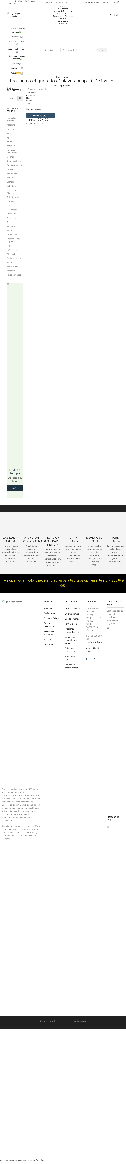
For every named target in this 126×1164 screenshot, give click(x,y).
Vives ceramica (14, 275)
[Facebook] (115, 2)
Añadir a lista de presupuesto (40, 116)
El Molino (11, 182)
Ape (9, 133)
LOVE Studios (63, 1021)
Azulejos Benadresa (12, 151)
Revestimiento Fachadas (63, 16)
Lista (28, 98)
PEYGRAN (11, 226)
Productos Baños (63, 13)
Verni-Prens (12, 266)
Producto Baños (51, 618)
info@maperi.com (94, 642)
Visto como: (31, 92)
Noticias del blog (72, 608)
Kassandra (12, 214)
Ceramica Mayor (14, 161)
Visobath (11, 271)
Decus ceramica (14, 165)
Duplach (11, 169)
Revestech (12, 250)
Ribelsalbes (12, 254)
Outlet (15, 73)
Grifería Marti (13, 197)
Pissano (10, 230)
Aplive (10, 137)
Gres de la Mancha (11, 191)
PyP (9, 246)
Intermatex (12, 210)
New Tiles (11, 218)
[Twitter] (116, 2)
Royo (9, 262)
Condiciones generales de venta (71, 640)
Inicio (58, 77)
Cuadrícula (30, 96)
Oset (9, 222)
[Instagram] (118, 2)
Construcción (63, 21)
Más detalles (14, 488)
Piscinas (63, 18)
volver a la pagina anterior (63, 85)
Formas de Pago (72, 624)
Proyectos (63, 23)
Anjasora (11, 129)
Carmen (10, 157)
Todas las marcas (11, 119)
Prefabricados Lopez (13, 240)
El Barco (11, 177)
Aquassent (12, 141)
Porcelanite (12, 234)
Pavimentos (63, 9)
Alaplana (11, 125)
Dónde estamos (72, 619)
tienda (65, 77)
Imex (9, 205)
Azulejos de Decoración (63, 11)
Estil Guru (11, 186)
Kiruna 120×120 (37, 119)
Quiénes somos (72, 614)
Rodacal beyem (14, 258)
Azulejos (63, 6)
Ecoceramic (12, 173)
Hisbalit (10, 201)
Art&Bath (11, 146)
